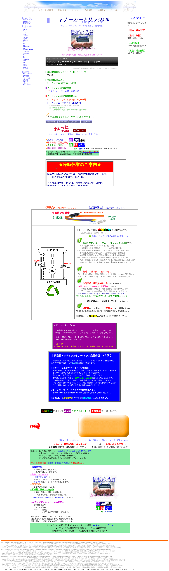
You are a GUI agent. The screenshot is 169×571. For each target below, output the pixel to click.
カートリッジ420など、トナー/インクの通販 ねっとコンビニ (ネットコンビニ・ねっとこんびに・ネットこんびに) (103, 569)
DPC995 (50, 75)
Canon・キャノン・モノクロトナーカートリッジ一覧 (18, 569)
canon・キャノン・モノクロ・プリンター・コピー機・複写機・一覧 (52, 569)
